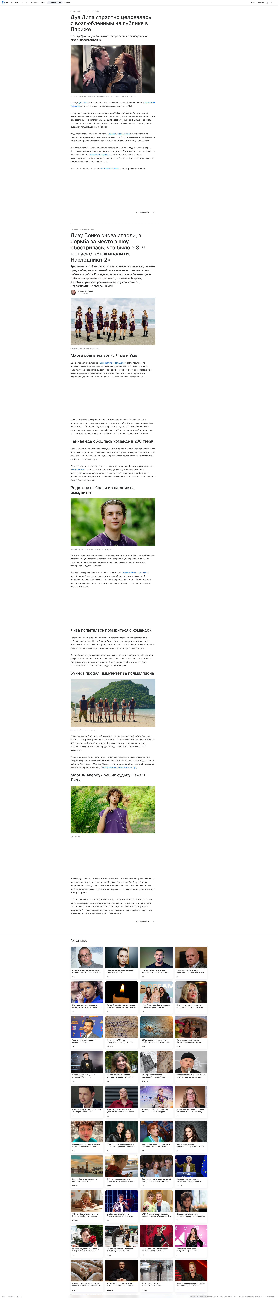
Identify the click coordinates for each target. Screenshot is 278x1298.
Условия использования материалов (250, 1296)
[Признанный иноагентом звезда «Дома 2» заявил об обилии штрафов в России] (87, 1137)
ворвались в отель (110, 168)
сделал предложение (119, 134)
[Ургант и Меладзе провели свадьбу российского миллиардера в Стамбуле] (87, 1032)
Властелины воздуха (99, 155)
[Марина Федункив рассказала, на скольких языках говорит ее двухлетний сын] (156, 1137)
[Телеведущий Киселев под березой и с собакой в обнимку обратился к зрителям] (191, 963)
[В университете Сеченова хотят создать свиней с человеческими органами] (87, 1276)
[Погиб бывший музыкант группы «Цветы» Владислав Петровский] (121, 997)
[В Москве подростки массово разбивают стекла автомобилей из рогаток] (156, 1032)
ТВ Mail (92, 229)
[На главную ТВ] (7, 2)
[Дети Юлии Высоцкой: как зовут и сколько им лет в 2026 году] (191, 1102)
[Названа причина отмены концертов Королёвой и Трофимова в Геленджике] (191, 1241)
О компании (10, 1296)
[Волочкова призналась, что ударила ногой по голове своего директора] (121, 1102)
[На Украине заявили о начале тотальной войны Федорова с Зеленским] (121, 1276)
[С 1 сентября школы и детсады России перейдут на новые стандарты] (87, 1206)
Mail (3, 1296)
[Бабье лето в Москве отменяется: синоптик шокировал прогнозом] (156, 1276)
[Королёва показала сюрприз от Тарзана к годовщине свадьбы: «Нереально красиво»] (121, 1137)
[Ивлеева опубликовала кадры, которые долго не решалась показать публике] (87, 1241)
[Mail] (3, 2)
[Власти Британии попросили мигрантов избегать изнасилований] (87, 1171)
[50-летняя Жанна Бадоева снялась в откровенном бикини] (121, 1067)
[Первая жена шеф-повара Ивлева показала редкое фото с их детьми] (191, 1067)
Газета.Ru (95, 11)
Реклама (18, 1296)
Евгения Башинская (85, 291)
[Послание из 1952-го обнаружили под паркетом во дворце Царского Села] (121, 1032)
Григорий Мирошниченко (134, 573)
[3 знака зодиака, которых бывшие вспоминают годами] (191, 1032)
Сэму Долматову (109, 767)
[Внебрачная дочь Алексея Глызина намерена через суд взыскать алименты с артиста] (121, 1206)
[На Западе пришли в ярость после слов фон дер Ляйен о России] (191, 1171)
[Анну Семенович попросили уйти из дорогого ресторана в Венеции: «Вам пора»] (191, 1276)
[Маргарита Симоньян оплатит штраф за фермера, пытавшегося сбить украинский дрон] (87, 997)
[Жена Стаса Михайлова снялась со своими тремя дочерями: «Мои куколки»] (156, 997)
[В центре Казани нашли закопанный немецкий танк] (156, 1067)
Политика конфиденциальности (227, 1296)
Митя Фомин (78, 469)
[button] (113, 69)
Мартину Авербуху (128, 767)
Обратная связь (269, 1296)
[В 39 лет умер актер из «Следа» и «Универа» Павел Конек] (87, 1102)
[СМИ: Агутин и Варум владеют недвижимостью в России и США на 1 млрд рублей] (156, 1206)
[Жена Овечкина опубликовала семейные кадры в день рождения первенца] (156, 1241)
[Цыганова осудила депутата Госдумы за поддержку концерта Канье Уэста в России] (191, 997)
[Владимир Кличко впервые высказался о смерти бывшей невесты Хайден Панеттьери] (156, 963)
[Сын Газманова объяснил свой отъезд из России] (121, 963)
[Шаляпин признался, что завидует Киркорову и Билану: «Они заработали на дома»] (191, 1206)
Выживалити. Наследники (112, 363)
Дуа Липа (82, 102)
